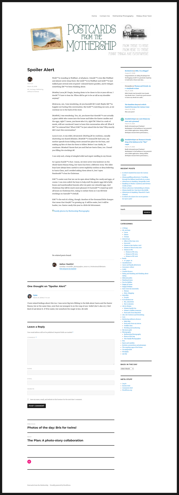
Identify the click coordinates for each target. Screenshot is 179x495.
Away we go (126, 239)
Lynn (35, 295)
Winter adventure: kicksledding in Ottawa (135, 188)
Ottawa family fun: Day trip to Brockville (135, 190)
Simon (126, 234)
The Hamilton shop (131, 104)
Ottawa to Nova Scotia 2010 (133, 247)
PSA (123, 341)
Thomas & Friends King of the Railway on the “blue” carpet (138, 142)
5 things (125, 228)
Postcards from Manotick (132, 313)
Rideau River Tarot (144, 16)
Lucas (126, 232)
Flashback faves (127, 280)
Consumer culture (128, 267)
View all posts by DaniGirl (67, 269)
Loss (123, 317)
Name (29, 368)
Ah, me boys (31, 89)
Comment (32, 337)
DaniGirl (30, 83)
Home (94, 16)
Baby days (127, 321)
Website (30, 389)
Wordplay (125, 352)
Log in (124, 383)
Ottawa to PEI (128, 250)
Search (123, 209)
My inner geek (127, 330)
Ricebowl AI (129, 71)
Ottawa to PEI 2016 (132, 256)
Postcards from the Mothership (37, 485)
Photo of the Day (129, 336)
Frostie (126, 297)
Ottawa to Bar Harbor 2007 (133, 245)
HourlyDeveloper (130, 119)
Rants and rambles (128, 343)
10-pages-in (128, 260)
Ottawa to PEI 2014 (132, 252)
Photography (126, 332)
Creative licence (127, 271)
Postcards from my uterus (132, 323)
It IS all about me (127, 300)
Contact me (105, 16)
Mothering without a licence (131, 319)
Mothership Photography (123, 16)
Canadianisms (127, 263)
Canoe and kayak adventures (131, 265)
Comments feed (127, 388)
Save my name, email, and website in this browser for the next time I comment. (56, 399)
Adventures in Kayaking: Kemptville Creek (136, 181)
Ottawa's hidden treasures (132, 310)
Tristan (126, 237)
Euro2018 (127, 243)
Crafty (124, 269)
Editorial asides (127, 278)
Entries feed (126, 386)
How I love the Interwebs (130, 289)
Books (124, 258)
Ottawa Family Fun (130, 308)
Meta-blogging (129, 293)
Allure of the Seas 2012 (131, 241)
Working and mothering (132, 328)
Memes (126, 291)
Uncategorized (127, 349)
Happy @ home (127, 284)
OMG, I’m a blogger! (142, 71)
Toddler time (128, 326)
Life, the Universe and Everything (133, 315)
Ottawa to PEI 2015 (132, 254)
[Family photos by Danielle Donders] (83, 230)
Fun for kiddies (127, 282)
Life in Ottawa (126, 306)
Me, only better (129, 302)
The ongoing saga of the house (132, 347)
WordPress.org (127, 390)
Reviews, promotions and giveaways (134, 345)
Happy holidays (127, 287)
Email (29, 379)
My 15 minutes (129, 304)
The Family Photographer (132, 339)
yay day (124, 354)
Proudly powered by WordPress (60, 485)
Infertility (125, 295)
